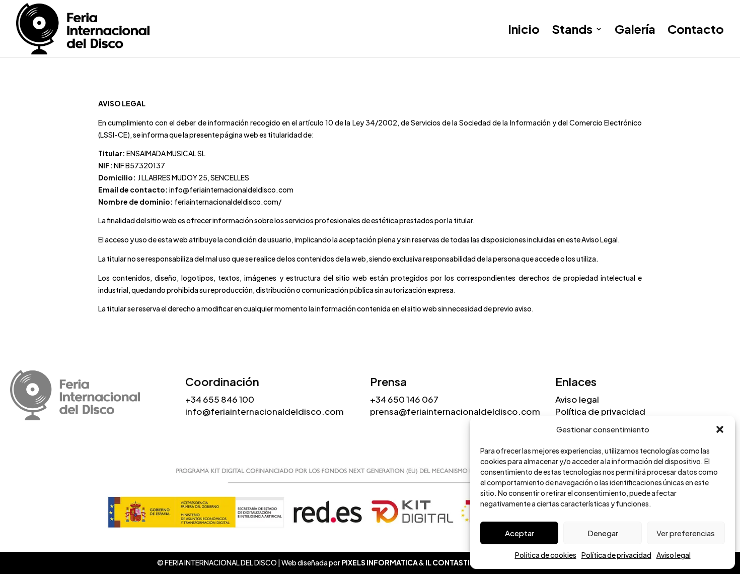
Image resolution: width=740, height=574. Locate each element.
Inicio (524, 30)
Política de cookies (545, 554)
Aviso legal (673, 554)
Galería (635, 30)
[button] (720, 429)
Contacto (696, 30)
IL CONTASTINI (451, 562)
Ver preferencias (685, 533)
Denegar (602, 533)
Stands (572, 30)
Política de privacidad (616, 554)
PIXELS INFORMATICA (379, 562)
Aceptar (519, 533)
